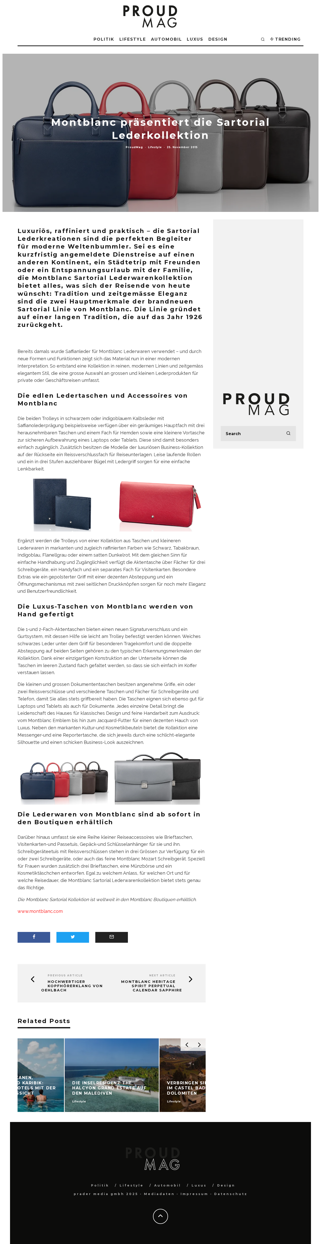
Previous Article (65, 975)
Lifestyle (132, 39)
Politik (104, 39)
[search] (288, 433)
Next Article (162, 975)
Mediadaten (159, 1194)
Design (217, 39)
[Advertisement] (258, 302)
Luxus (195, 39)
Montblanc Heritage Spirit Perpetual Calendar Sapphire (151, 986)
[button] (65, 505)
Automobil (166, 39)
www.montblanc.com (40, 911)
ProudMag (134, 147)
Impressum (194, 1194)
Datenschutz (231, 1194)
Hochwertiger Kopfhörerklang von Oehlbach (72, 986)
